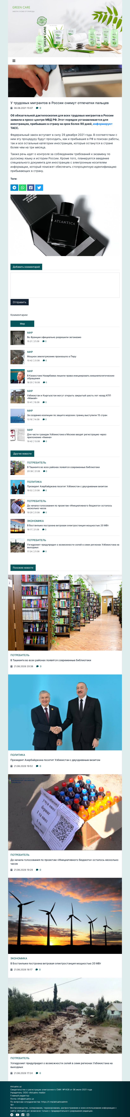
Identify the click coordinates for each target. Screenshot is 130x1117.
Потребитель (36, 462)
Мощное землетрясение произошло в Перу (51, 356)
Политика (34, 481)
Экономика (35, 520)
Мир (30, 332)
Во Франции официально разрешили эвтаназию (54, 337)
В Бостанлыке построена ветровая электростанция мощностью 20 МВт (68, 525)
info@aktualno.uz (25, 1099)
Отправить (19, 302)
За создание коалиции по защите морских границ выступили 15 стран (67, 415)
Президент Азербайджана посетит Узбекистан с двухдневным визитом (67, 486)
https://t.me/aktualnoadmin (54, 1102)
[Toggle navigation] (13, 60)
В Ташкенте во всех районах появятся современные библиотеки (63, 467)
